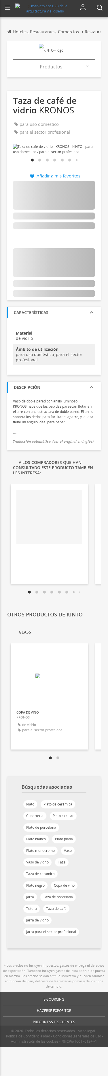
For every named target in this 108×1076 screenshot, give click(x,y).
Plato (30, 804)
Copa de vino (64, 885)
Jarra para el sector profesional (51, 931)
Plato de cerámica (57, 804)
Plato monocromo (40, 850)
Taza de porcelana (58, 896)
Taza (62, 862)
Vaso (68, 850)
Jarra (30, 896)
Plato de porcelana (41, 827)
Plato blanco (36, 839)
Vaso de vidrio (37, 862)
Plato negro (35, 885)
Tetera (31, 908)
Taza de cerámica (40, 873)
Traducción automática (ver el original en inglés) (53, 441)
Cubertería (34, 815)
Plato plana (64, 839)
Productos (51, 66)
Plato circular (63, 815)
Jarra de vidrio (37, 920)
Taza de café (56, 908)
